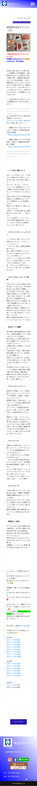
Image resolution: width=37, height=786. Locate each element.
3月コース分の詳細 (13, 642)
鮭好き (26, 121)
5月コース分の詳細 (13, 645)
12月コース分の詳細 (14, 656)
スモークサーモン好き (14, 121)
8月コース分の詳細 (13, 649)
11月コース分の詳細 (14, 654)
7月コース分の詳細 (13, 671)
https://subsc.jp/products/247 (19, 147)
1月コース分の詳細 (13, 685)
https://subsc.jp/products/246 (19, 135)
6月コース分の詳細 (13, 647)
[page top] (31, 779)
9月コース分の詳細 (13, 652)
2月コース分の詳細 (13, 640)
